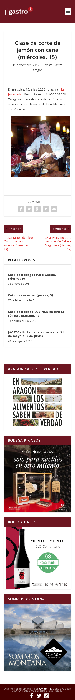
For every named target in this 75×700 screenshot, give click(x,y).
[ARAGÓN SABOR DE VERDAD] (37, 402)
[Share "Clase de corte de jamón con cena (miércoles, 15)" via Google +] (37, 209)
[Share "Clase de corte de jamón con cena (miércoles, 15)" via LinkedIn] (46, 209)
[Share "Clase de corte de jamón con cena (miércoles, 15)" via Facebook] (21, 209)
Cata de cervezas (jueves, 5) (30, 295)
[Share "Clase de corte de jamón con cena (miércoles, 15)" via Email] (54, 209)
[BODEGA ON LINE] (37, 558)
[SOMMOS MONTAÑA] (37, 637)
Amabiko (45, 688)
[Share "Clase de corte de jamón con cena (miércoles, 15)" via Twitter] (29, 209)
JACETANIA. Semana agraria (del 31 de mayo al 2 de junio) (36, 334)
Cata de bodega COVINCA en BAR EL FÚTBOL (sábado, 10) (36, 313)
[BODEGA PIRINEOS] (37, 478)
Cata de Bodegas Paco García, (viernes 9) (32, 276)
